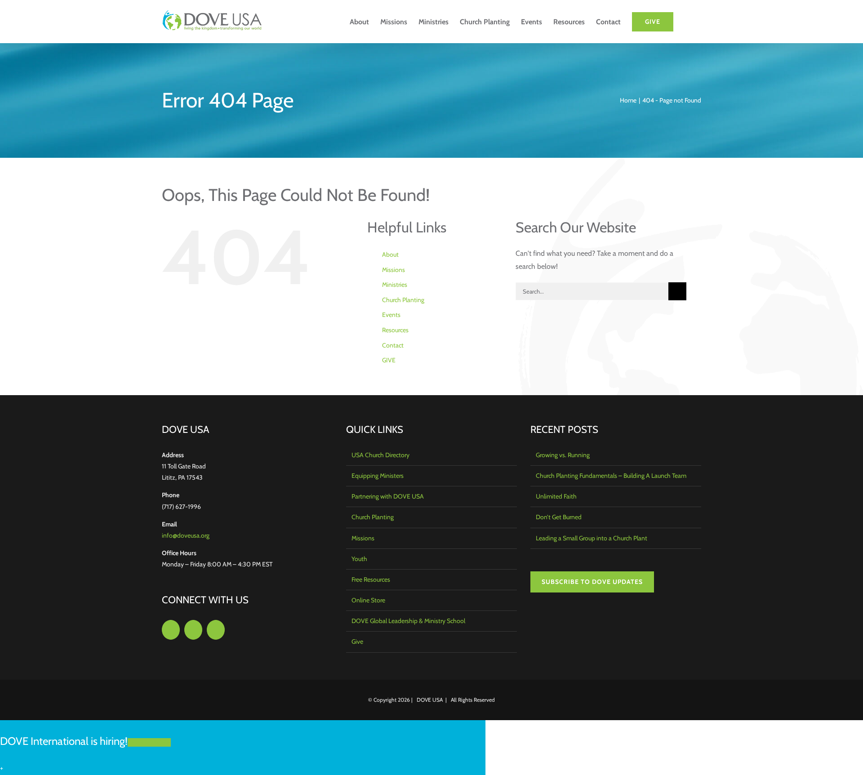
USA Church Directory (380, 455)
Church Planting (403, 300)
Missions (393, 270)
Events (391, 315)
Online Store (368, 600)
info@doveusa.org (185, 535)
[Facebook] (171, 630)
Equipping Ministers (377, 476)
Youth (359, 559)
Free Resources (370, 579)
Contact (393, 345)
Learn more (149, 742)
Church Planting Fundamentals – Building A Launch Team (611, 476)
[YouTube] (216, 630)
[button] (687, 21)
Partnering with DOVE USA (387, 496)
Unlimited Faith (556, 496)
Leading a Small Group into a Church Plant (591, 538)
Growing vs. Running (563, 455)
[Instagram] (193, 630)
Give (357, 641)
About (390, 254)
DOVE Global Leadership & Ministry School (408, 621)
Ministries (394, 285)
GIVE (389, 360)
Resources (395, 330)
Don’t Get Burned (559, 517)
